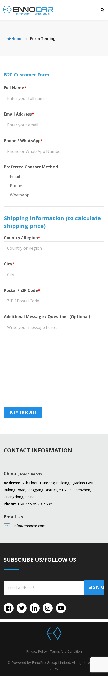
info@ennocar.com (29, 525)
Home (17, 38)
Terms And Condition (66, 651)
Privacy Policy (36, 651)
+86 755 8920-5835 (34, 503)
